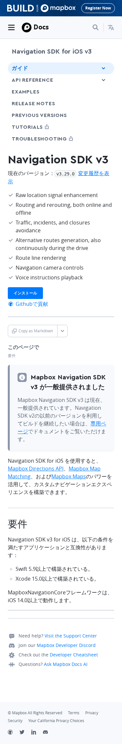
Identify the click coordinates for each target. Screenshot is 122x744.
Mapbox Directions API (35, 468)
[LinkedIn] (37, 733)
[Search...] (96, 27)
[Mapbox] (27, 27)
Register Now (98, 8)
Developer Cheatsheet (74, 655)
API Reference (32, 80)
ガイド (20, 68)
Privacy (91, 713)
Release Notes (33, 103)
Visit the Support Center (71, 636)
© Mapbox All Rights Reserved (35, 713)
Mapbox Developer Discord (66, 645)
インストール (25, 293)
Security (15, 720)
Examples (25, 91)
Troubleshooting (51, 138)
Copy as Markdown (36, 331)
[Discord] (49, 733)
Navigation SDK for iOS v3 (52, 51)
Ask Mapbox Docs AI (66, 664)
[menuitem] (111, 27)
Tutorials (39, 127)
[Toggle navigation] (11, 27)
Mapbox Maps (68, 476)
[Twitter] (25, 733)
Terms (73, 713)
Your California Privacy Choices (56, 720)
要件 (12, 355)
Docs (41, 27)
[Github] (14, 733)
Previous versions (39, 115)
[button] (111, 27)
